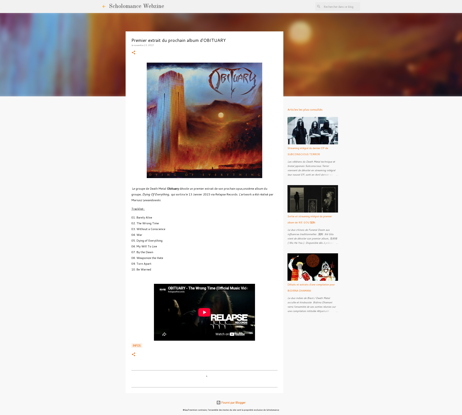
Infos (137, 345)
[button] (133, 52)
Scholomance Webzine (136, 6)
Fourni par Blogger (233, 402)
